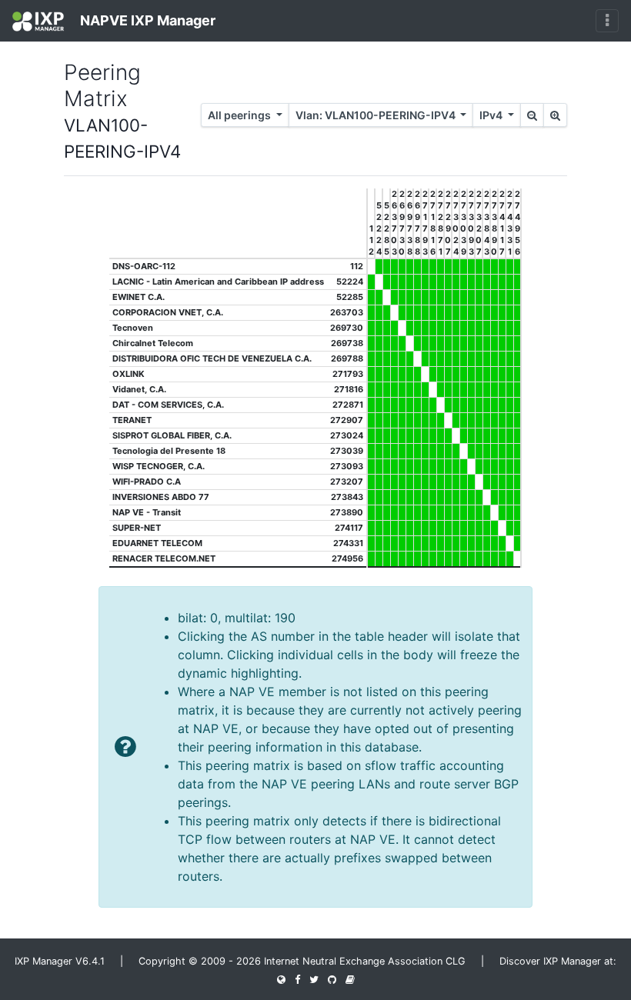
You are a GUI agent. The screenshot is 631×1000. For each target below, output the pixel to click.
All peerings (240, 115)
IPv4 (492, 115)
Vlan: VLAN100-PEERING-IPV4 (376, 115)
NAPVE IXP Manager (146, 20)
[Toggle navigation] (607, 20)
